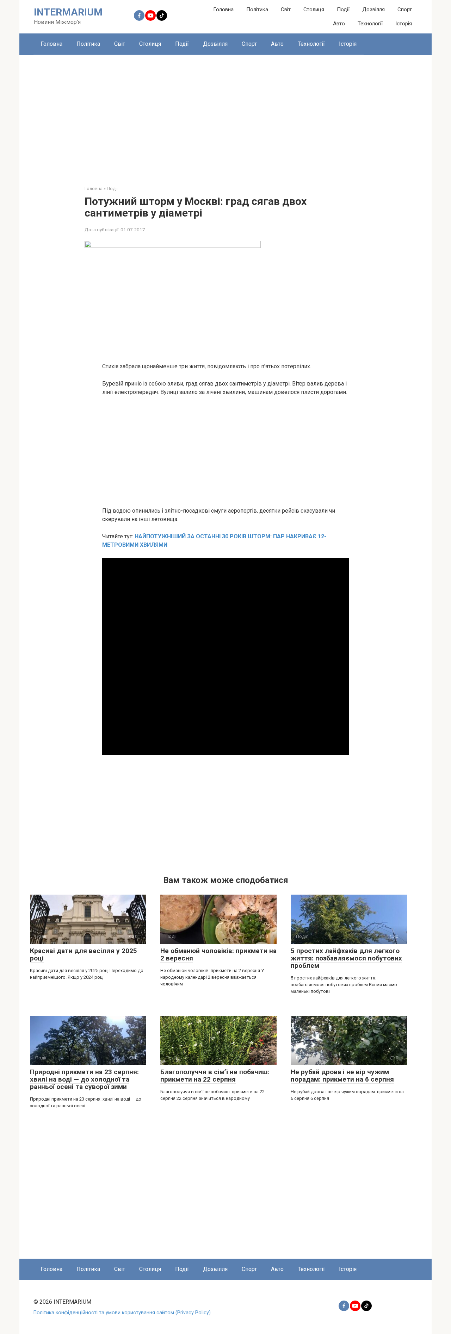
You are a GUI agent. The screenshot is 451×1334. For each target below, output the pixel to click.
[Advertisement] (225, 114)
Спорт (404, 9)
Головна (223, 9)
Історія (403, 23)
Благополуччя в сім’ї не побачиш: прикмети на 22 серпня (214, 1075)
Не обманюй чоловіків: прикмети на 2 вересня (218, 954)
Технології (370, 23)
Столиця (313, 9)
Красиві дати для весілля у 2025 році (83, 954)
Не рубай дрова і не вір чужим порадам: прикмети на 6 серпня (342, 1075)
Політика (257, 9)
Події (343, 9)
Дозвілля (373, 9)
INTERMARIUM (68, 12)
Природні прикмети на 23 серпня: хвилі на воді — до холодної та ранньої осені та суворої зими (84, 1079)
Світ (286, 9)
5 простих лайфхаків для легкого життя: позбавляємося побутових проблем (346, 958)
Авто (339, 23)
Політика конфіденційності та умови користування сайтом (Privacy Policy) (122, 1313)
